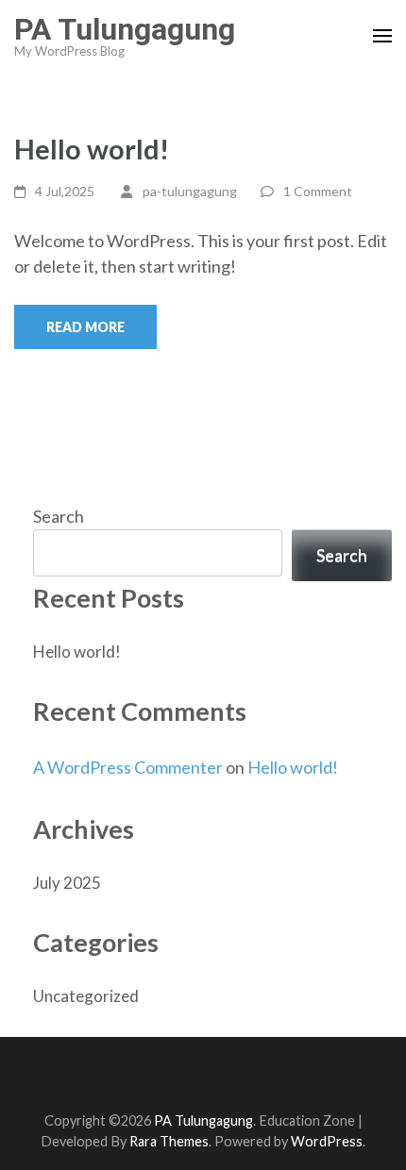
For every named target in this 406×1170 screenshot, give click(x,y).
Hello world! (91, 148)
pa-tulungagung (190, 191)
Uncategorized (86, 996)
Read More (85, 327)
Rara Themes (169, 1141)
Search (58, 516)
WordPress (327, 1141)
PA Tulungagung (124, 29)
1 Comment (317, 191)
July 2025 (67, 883)
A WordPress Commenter (128, 767)
